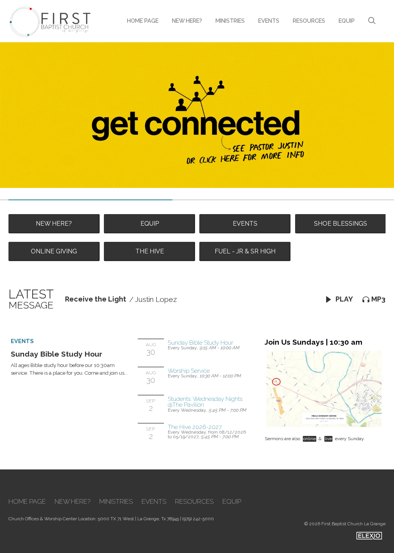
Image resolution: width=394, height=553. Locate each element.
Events (268, 20)
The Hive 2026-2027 (195, 427)
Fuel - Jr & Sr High (245, 251)
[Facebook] (309, 500)
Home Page (143, 20)
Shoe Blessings (340, 223)
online (309, 438)
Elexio (369, 536)
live (328, 438)
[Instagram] (376, 500)
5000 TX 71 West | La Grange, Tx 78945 (138, 518)
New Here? (187, 20)
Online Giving (54, 251)
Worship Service (189, 370)
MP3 (378, 299)
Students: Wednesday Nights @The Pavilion (205, 402)
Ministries (230, 20)
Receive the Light (95, 299)
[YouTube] (331, 500)
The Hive (149, 251)
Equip (347, 20)
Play (343, 299)
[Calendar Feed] (353, 500)
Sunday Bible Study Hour (56, 354)
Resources (309, 20)
